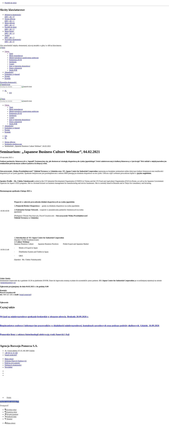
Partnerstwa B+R (15, 60)
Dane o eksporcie (15, 68)
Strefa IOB (13, 70)
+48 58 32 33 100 (11, 353)
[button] (9, 402)
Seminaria (12, 62)
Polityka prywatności (12, 363)
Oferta (7, 51)
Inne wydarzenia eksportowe (19, 66)
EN (10, 93)
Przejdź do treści (11, 3)
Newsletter (8, 367)
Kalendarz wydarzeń (12, 74)
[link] (87, 16)
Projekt (7, 76)
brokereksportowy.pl (7, 283)
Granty (11, 64)
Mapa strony (9, 359)
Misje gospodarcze (16, 56)
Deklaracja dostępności (13, 365)
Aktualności (9, 72)
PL (6, 91)
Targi (11, 54)
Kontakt (7, 78)
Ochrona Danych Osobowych (15, 361)
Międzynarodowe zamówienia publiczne (24, 58)
